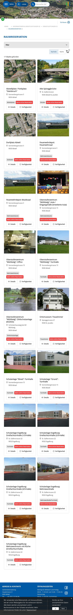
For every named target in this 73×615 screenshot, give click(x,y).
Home (6, 26)
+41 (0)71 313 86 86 (13, 596)
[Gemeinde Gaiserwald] (63, 6)
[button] (25, 26)
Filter (7, 45)
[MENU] (6, 4)
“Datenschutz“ (31, 610)
